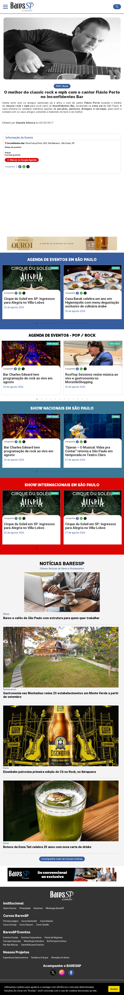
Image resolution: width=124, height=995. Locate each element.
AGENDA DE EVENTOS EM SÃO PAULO (62, 259)
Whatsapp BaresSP (55, 908)
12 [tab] (86, 323)
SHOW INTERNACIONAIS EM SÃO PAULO (62, 485)
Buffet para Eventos (56, 941)
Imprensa (38, 908)
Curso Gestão (42, 924)
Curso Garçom (26, 924)
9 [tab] (73, 323)
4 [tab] (50, 323)
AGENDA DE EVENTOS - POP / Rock (62, 335)
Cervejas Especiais (12, 941)
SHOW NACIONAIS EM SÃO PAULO (62, 408)
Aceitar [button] (114, 989)
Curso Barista (46, 921)
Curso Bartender (29, 921)
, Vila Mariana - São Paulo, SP (50, 143)
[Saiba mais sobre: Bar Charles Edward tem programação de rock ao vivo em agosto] (31, 356)
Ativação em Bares (60, 957)
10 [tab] (77, 323)
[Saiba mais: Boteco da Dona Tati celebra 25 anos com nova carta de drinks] (61, 840)
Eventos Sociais (10, 937)
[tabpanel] (31, 293)
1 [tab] (37, 323)
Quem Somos (9, 908)
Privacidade (25, 908)
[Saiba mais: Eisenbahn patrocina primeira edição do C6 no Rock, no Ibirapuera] (61, 765)
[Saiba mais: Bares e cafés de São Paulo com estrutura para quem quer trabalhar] (62, 611)
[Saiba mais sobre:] (93, 429)
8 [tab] (68, 323)
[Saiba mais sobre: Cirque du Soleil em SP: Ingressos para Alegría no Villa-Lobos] (31, 280)
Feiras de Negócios (53, 937)
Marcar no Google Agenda (23, 160)
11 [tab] (82, 323)
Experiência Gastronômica (15, 957)
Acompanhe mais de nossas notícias (62, 859)
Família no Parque (39, 957)
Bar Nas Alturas (10, 945)
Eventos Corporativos (31, 937)
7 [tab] (64, 323)
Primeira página (10, 921)
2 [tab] (41, 323)
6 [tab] (59, 323)
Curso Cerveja (9, 924)
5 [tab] (55, 323)
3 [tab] (46, 323)
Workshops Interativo (34, 941)
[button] (98, 991)
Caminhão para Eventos (32, 945)
